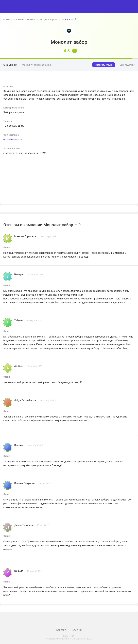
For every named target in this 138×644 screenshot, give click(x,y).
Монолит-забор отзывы (37, 64)
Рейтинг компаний (25, 19)
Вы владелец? (127, 65)
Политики (76, 630)
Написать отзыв (103, 65)
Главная (7, 19)
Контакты (61, 630)
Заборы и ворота (48, 19)
